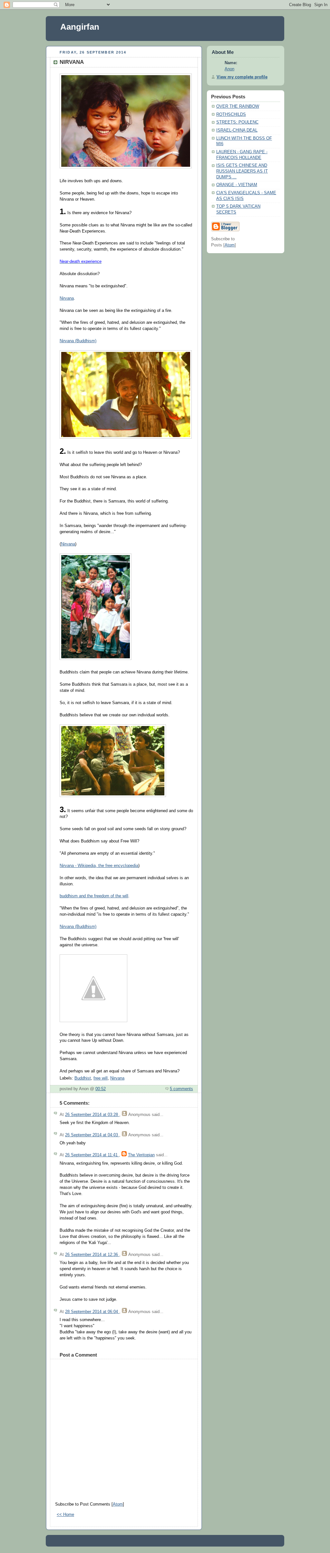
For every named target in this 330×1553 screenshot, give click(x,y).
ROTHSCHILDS (231, 114)
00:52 (100, 1089)
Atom (118, 1504)
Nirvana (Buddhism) (78, 341)
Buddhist (82, 1078)
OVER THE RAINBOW (237, 106)
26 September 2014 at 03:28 (92, 1114)
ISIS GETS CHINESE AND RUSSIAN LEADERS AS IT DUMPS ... (242, 171)
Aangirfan (79, 27)
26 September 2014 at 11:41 (92, 1155)
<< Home (65, 1514)
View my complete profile (242, 77)
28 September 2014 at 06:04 (92, 1311)
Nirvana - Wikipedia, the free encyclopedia (99, 865)
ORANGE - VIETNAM (236, 185)
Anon (229, 69)
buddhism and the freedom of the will (94, 896)
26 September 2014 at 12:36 (92, 1254)
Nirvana (67, 298)
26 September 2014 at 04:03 (92, 1135)
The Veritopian (141, 1155)
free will (100, 1078)
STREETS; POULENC (237, 122)
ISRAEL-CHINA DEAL (236, 130)
